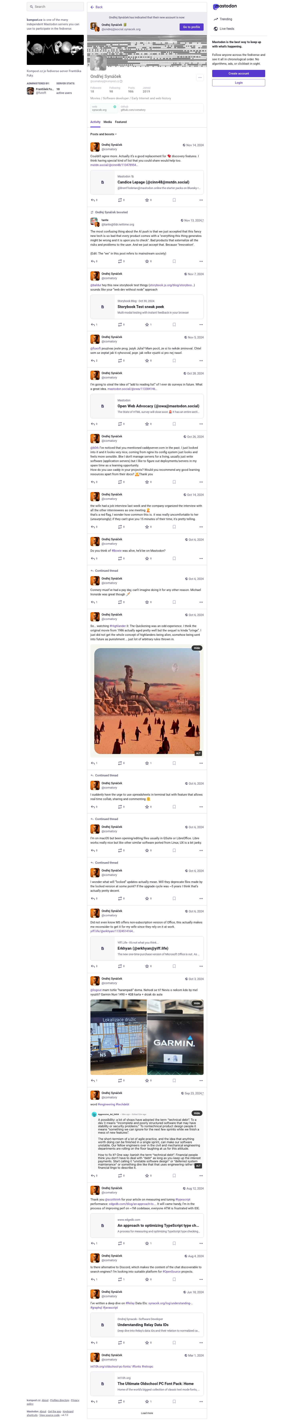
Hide (197, 648)
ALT (198, 753)
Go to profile (191, 27)
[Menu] (200, 77)
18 (92, 91)
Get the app (54, 1411)
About (45, 1400)
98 (111, 91)
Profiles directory (59, 1400)
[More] (201, 200)
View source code (49, 1415)
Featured (121, 122)
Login (239, 83)
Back (99, 7)
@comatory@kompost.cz (104, 81)
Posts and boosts (102, 134)
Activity (95, 122)
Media (108, 122)
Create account (239, 73)
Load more (147, 1413)
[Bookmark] (174, 200)
